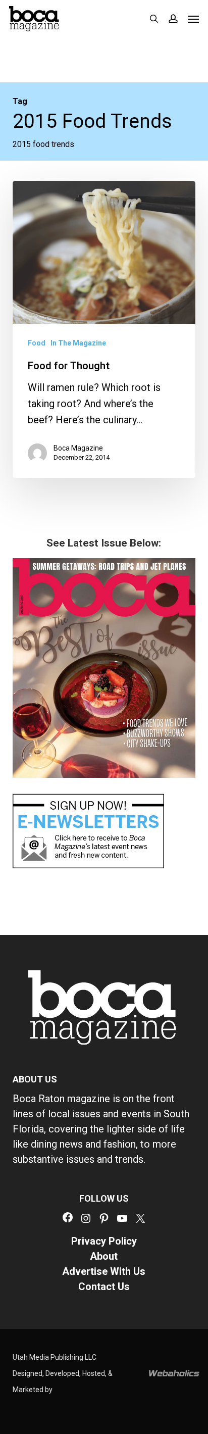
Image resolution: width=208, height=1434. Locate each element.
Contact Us (104, 1286)
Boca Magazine (78, 448)
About (104, 1256)
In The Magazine (78, 343)
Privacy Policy (104, 1241)
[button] (193, 19)
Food (36, 343)
